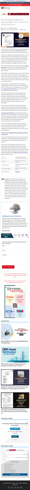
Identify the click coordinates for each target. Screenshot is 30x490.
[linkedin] (17, 5)
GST (8, 2)
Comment (4, 254)
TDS (16, 2)
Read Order (17, 171)
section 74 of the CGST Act (10, 88)
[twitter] (12, 5)
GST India (4, 29)
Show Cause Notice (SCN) (8, 113)
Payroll (21, 2)
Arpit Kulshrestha (13, 28)
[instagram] (15, 5)
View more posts (6, 230)
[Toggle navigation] (27, 8)
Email (3, 250)
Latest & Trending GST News (12, 29)
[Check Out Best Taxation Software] (15, 235)
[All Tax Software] (15, 301)
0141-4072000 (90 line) (9, 1)
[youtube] (20, 5)
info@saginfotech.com (21, 1)
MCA (19, 2)
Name (3, 245)
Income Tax (11, 2)
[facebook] (10, 5)
